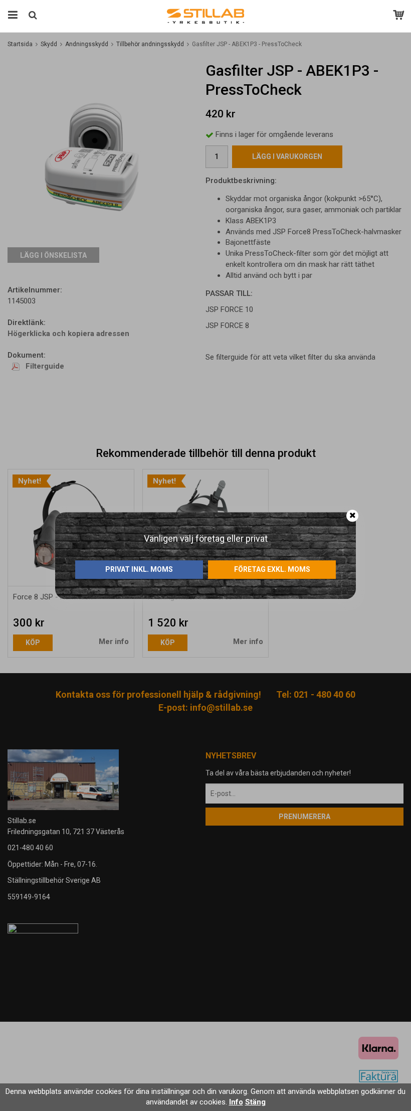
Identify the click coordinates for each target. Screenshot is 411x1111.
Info (236, 1101)
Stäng (255, 1101)
